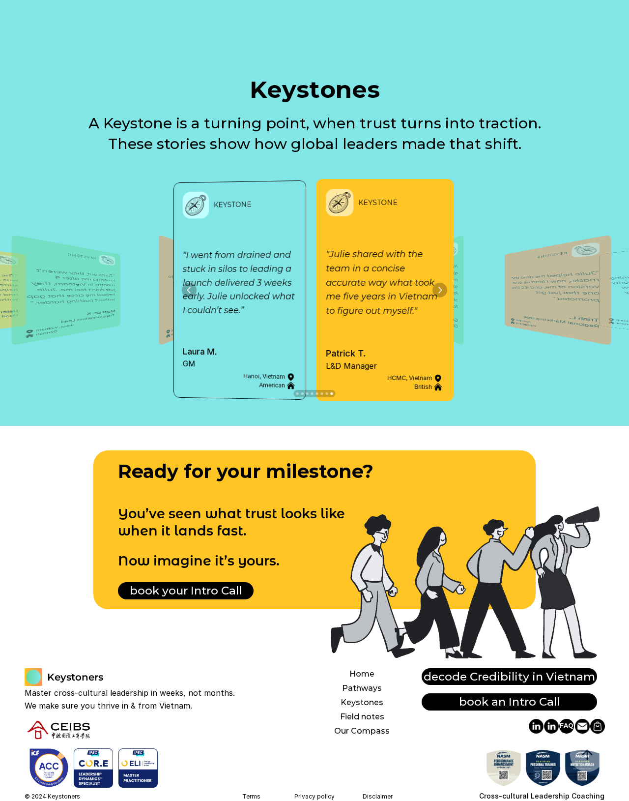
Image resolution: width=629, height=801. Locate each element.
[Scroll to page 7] (326, 393)
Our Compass (362, 731)
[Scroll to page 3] (307, 393)
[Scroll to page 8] (332, 393)
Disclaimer (378, 796)
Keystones (362, 702)
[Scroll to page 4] (312, 393)
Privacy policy (314, 796)
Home (361, 674)
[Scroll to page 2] (302, 393)
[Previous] (189, 290)
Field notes (362, 716)
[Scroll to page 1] (297, 393)
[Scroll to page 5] (316, 393)
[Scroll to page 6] (321, 393)
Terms (251, 796)
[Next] (439, 290)
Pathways (362, 688)
